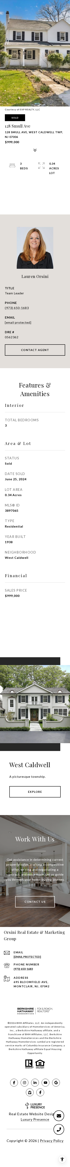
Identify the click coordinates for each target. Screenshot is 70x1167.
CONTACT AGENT (35, 350)
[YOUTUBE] (45, 1083)
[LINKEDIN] (35, 1083)
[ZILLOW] (30, 1092)
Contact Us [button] (35, 901)
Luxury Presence (35, 1119)
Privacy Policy (52, 1140)
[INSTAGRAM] (24, 1083)
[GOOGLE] (56, 1083)
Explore (35, 791)
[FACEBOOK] (14, 1083)
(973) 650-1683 (17, 308)
